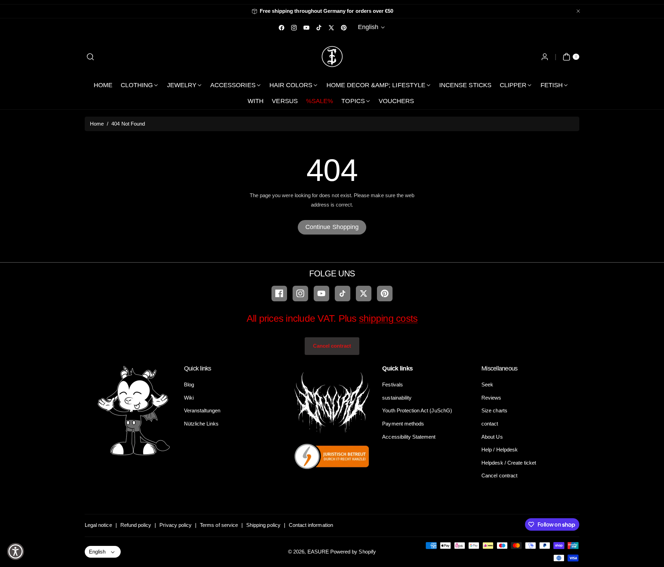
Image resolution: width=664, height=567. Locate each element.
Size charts (494, 410)
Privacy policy (175, 525)
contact (489, 424)
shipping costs (388, 318)
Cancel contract (332, 346)
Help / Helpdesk (499, 449)
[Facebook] (279, 293)
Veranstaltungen (202, 410)
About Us (491, 437)
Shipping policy (263, 525)
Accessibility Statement (408, 437)
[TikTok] (342, 293)
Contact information (311, 525)
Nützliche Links (201, 424)
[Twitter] (363, 293)
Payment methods (403, 424)
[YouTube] (321, 293)
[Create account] (544, 56)
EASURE (318, 552)
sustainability (397, 398)
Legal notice (98, 525)
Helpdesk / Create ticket (508, 463)
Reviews (491, 398)
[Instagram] (300, 293)
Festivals (392, 384)
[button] (90, 56)
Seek (487, 384)
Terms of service (219, 525)
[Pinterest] (385, 293)
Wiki (189, 398)
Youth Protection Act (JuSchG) (417, 410)
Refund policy (135, 525)
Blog (189, 384)
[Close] (578, 11)
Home (97, 124)
